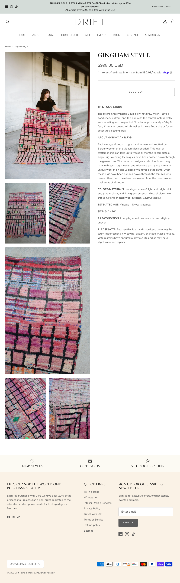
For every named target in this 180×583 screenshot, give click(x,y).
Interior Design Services (97, 503)
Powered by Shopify (45, 572)
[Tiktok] (16, 6)
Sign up (128, 522)
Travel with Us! (92, 514)
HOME (21, 34)
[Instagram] (11, 6)
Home (8, 46)
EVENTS (101, 34)
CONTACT (132, 34)
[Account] (164, 22)
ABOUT (36, 34)
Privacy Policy (92, 508)
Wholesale (90, 497)
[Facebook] (6, 6)
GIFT (87, 34)
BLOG (116, 34)
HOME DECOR (69, 34)
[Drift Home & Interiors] (90, 21)
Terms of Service (93, 519)
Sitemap (89, 530)
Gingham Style (21, 46)
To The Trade (91, 492)
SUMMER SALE (153, 34)
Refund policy (92, 525)
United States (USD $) (161, 6)
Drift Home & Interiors (25, 572)
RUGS (51, 34)
